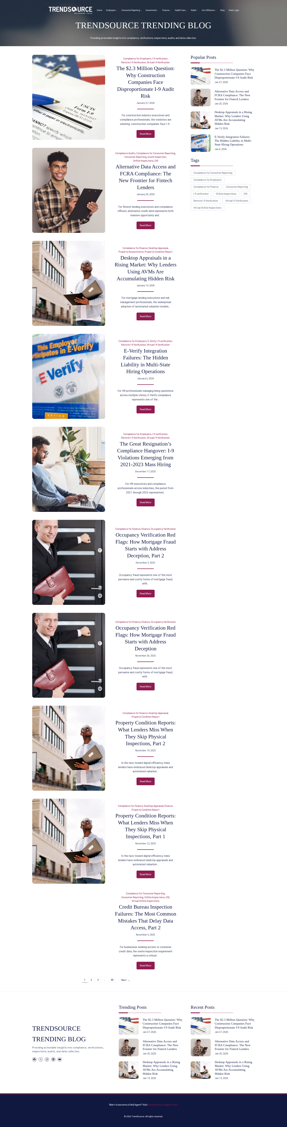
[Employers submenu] (116, 10)
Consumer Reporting (135, 157)
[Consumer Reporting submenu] (141, 10)
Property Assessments (131, 251)
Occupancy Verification (163, 529)
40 (112, 980)
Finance (146, 529)
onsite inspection (156, 157)
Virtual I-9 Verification (158, 62)
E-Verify (152, 341)
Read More (147, 135)
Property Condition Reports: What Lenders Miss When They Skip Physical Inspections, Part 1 (145, 826)
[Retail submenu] (197, 10)
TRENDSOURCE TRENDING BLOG (143, 25)
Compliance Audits (125, 153)
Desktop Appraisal (158, 248)
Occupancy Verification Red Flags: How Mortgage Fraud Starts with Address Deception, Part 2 (145, 545)
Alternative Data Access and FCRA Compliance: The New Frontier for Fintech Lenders (146, 177)
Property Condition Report (158, 251)
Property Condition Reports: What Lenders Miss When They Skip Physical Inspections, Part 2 (145, 733)
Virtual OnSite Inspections (145, 901)
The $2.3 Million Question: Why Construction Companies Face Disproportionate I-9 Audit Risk (145, 82)
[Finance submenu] (170, 10)
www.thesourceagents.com (163, 1104)
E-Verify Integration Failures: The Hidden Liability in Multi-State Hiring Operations (145, 361)
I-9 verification (159, 58)
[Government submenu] (157, 10)
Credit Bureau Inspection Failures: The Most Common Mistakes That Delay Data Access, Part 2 (145, 917)
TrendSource (138, 1116)
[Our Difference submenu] (215, 10)
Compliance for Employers (137, 58)
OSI (156, 160)
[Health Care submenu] (186, 10)
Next (125, 980)
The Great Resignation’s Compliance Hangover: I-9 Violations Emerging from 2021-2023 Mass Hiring (145, 454)
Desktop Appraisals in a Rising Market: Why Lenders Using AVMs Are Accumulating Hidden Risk (145, 268)
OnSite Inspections (143, 160)
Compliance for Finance (135, 248)
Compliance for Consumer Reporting (155, 153)
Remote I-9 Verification (133, 62)
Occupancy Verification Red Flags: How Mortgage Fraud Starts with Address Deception (145, 638)
